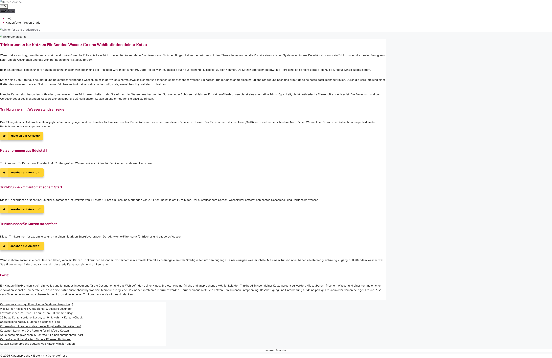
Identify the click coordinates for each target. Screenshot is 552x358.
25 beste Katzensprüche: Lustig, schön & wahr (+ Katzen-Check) (42, 317)
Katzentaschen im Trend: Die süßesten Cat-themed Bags (36, 313)
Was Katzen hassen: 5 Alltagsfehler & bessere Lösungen (36, 308)
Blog (9, 18)
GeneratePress (57, 355)
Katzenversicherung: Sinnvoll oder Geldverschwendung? (36, 304)
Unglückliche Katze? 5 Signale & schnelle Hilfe (30, 321)
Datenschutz (282, 350)
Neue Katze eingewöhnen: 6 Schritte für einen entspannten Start (41, 335)
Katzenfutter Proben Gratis (23, 22)
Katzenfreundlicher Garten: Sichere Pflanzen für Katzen (35, 339)
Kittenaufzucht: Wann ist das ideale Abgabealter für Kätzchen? (40, 326)
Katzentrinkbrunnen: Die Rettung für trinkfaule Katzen (34, 330)
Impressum (269, 350)
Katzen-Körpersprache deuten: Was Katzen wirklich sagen (37, 343)
